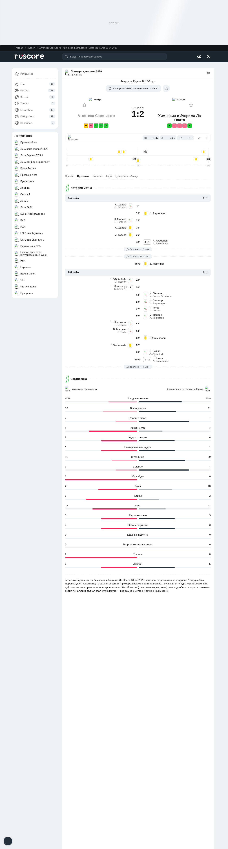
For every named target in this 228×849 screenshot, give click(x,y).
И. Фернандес (157, 213)
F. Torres (154, 307)
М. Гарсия (120, 234)
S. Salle (118, 288)
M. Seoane (155, 293)
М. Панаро (155, 314)
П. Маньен (120, 219)
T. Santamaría (118, 345)
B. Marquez (119, 329)
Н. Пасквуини (118, 322)
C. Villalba (120, 207)
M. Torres (154, 310)
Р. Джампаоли (157, 337)
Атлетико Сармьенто (84, 389)
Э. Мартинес (156, 263)
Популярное (23, 135)
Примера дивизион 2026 (86, 71)
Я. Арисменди (118, 278)
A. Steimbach (160, 243)
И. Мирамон (156, 317)
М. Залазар (156, 300)
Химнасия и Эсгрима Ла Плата (185, 389)
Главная (19, 48)
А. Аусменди (160, 240)
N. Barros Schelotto (160, 296)
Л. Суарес (120, 324)
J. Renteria (120, 221)
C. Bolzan (154, 350)
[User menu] (199, 56)
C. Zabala (120, 204)
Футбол (31, 48)
